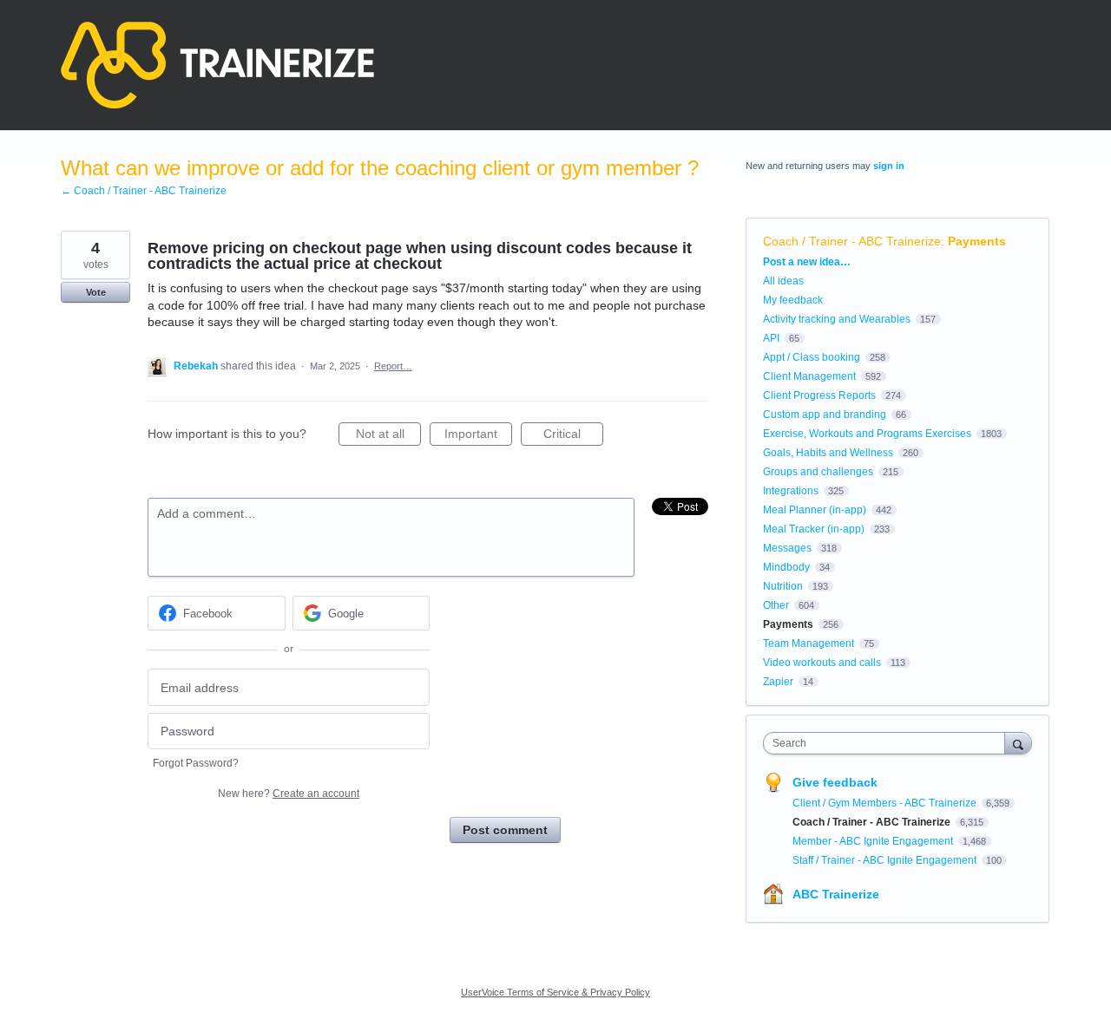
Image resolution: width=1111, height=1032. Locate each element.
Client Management (809, 376)
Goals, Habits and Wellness (828, 453)
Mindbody (786, 567)
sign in (888, 165)
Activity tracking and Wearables (836, 319)
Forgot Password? (196, 763)
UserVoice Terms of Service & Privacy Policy (555, 992)
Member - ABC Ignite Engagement (874, 841)
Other (776, 605)
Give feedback (835, 782)
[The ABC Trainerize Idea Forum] (217, 65)
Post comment (505, 830)
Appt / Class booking (811, 357)
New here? (288, 793)
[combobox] (888, 743)
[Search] (1018, 743)
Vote (96, 292)
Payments (977, 241)
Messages (787, 548)
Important (478, 436)
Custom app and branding (824, 414)
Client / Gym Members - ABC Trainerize (885, 803)
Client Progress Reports (819, 395)
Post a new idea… (807, 262)
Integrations (790, 491)
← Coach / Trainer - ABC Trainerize (144, 191)
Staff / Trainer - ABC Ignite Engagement (885, 860)
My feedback (793, 300)
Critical (573, 436)
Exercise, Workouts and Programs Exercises (867, 434)
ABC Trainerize (835, 894)
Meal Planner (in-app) (814, 510)
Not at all (388, 436)
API (771, 338)
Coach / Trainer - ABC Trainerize (852, 241)
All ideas (783, 281)
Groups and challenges (818, 472)
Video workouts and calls (822, 662)
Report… (393, 366)
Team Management (808, 643)
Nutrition (783, 586)
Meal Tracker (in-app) (813, 529)
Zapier (778, 682)
